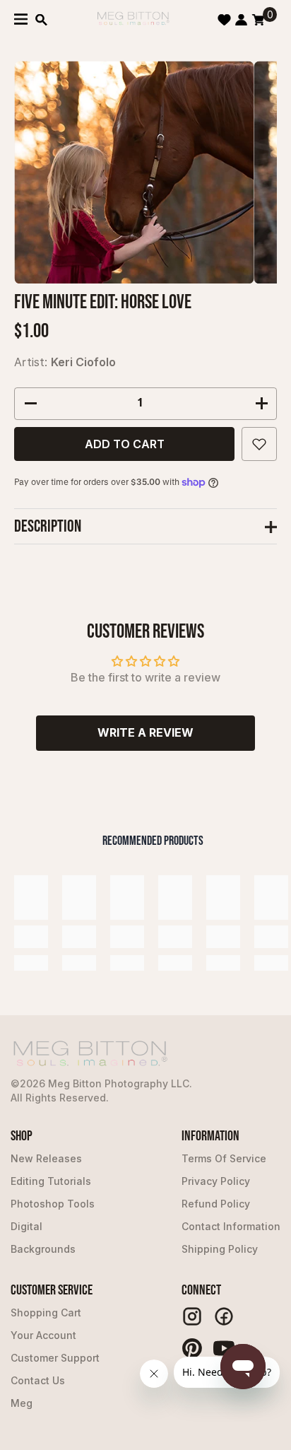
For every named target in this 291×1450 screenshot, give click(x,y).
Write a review (145, 732)
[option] (134, 172)
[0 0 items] (258, 19)
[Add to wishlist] (259, 444)
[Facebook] (223, 1316)
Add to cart (125, 444)
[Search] (41, 19)
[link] (31, 936)
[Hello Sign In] (241, 19)
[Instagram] (192, 1316)
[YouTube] (223, 1348)
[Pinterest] (192, 1348)
